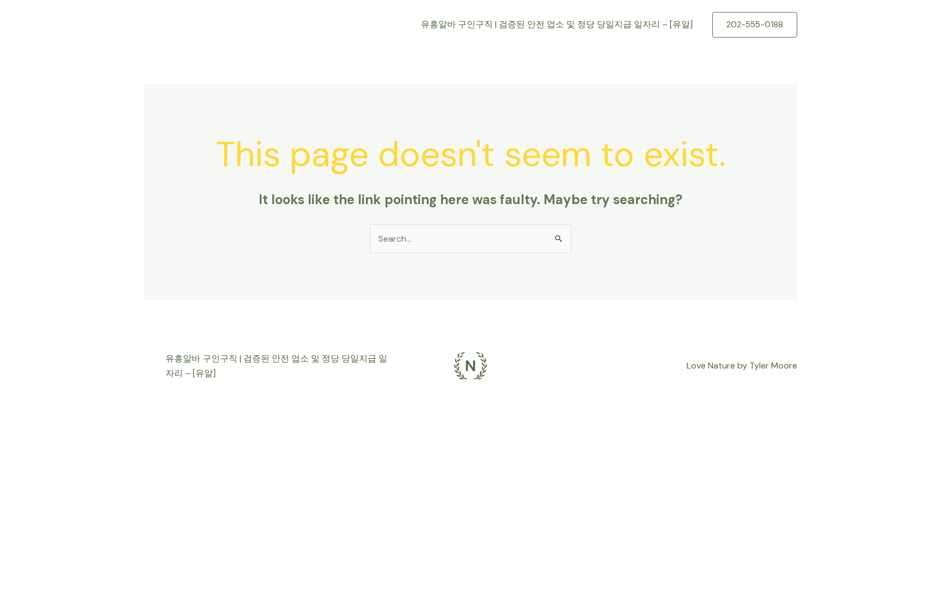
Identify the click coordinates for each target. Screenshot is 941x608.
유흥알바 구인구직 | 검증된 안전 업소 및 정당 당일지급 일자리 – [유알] (557, 24)
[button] (754, 25)
